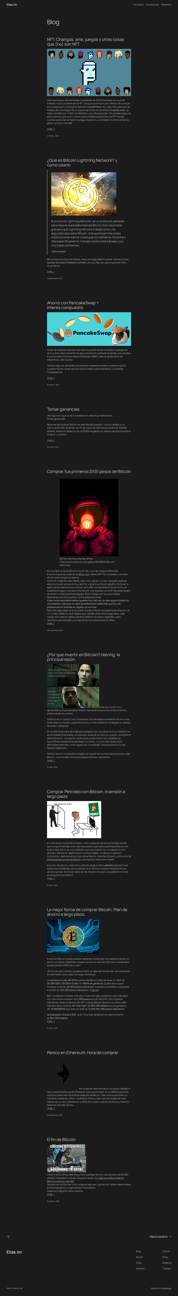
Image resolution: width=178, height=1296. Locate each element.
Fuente (94, 990)
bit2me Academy (59, 251)
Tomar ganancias (63, 409)
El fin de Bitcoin (61, 1139)
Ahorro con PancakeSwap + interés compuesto (73, 305)
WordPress (167, 1288)
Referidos (166, 4)
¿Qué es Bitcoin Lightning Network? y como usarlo (82, 162)
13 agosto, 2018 (53, 1201)
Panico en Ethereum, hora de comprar (82, 1052)
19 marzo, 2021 (53, 447)
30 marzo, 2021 (53, 384)
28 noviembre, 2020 (55, 630)
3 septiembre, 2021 (54, 278)
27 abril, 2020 (52, 767)
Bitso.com (84, 574)
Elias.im (12, 5)
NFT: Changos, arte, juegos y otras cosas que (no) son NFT (85, 41)
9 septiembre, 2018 (54, 1115)
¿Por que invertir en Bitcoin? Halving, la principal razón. (83, 657)
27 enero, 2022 (53, 136)
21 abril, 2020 (52, 885)
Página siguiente (160, 1236)
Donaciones (152, 4)
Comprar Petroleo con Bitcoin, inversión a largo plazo (86, 794)
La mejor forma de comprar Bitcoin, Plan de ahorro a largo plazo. (87, 912)
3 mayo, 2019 (52, 1028)
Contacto (138, 4)
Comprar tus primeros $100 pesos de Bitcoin (89, 471)
